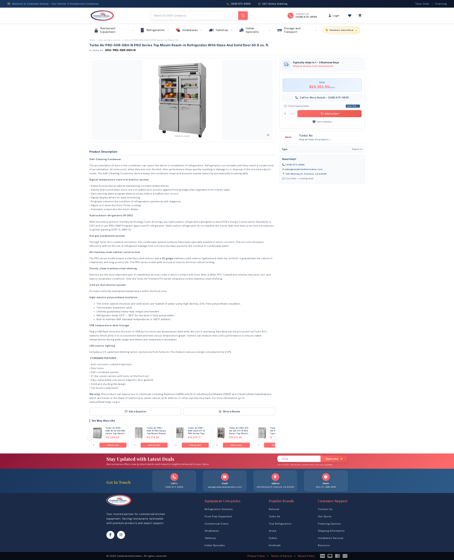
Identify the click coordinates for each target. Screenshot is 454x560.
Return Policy (306, 556)
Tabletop (221, 30)
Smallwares (190, 30)
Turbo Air (98, 50)
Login (336, 15)
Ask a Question (137, 411)
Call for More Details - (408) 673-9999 (322, 97)
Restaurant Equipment (108, 30)
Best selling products (109, 40)
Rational (274, 509)
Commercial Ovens (217, 523)
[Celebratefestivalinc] (118, 507)
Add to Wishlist (324, 122)
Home (92, 40)
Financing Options (329, 523)
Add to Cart (113, 445)
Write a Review (231, 411)
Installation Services (331, 538)
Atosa (272, 530)
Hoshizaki (275, 545)
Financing (441, 3)
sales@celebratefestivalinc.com (303, 169)
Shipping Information (331, 530)
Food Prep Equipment (218, 516)
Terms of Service (281, 556)
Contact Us (325, 509)
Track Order (422, 3)
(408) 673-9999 (295, 164)
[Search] (243, 15)
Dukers (273, 538)
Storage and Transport (292, 30)
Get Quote (324, 516)
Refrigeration (156, 30)
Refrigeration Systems (219, 509)
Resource (324, 545)
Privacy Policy (256, 556)
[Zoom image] (268, 135)
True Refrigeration (280, 523)
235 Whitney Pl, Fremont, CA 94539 (306, 173)
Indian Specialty (252, 30)
